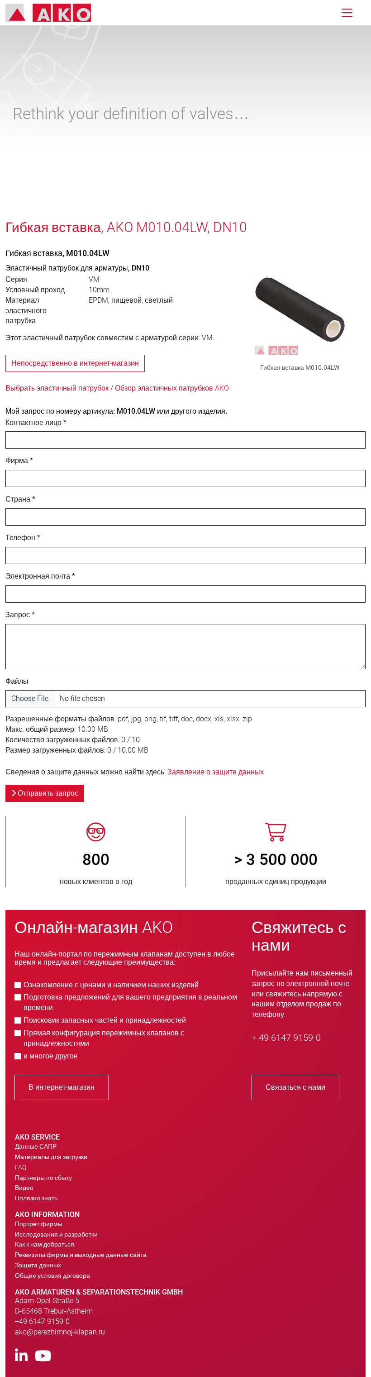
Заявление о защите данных (215, 772)
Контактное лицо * (36, 422)
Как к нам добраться (44, 1244)
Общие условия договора (52, 1275)
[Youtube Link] (43, 1356)
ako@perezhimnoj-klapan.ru (60, 1332)
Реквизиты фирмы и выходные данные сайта (81, 1254)
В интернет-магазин (62, 1087)
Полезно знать (36, 1198)
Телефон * (22, 537)
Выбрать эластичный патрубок (57, 388)
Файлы (17, 681)
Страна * (20, 499)
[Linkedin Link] (21, 1356)
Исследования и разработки (56, 1234)
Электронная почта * (40, 576)
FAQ (20, 1167)
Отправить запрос (47, 793)
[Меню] (347, 12)
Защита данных (38, 1265)
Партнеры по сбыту (43, 1177)
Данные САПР (36, 1146)
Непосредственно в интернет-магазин (75, 363)
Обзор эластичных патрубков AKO (172, 388)
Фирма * (19, 460)
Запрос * (20, 614)
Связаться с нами (295, 1087)
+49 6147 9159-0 (42, 1321)
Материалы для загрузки (51, 1156)
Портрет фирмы (38, 1223)
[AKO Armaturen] (55, 13)
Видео (24, 1187)
